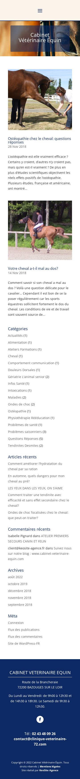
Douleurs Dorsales (21, 370)
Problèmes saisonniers (25, 432)
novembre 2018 (19, 598)
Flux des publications (24, 629)
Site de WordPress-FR (24, 643)
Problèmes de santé (23, 425)
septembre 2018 (20, 604)
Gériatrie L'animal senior (26, 377)
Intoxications (17, 390)
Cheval (13, 356)
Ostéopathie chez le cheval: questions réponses (39, 140)
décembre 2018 (19, 591)
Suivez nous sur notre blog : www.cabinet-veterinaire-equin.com (40, 553)
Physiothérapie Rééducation (29, 418)
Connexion (16, 623)
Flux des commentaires (25, 636)
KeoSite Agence (48, 770)
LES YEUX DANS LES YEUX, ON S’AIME (35, 488)
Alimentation (17, 342)
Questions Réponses (23, 438)
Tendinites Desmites (23, 445)
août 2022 (15, 577)
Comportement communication (31, 363)
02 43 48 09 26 (44, 733)
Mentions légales (50, 766)
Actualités (15, 335)
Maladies (15, 397)
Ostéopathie (17, 411)
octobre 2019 (17, 584)
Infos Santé (16, 383)
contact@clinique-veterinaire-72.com (40, 741)
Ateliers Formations (22, 349)
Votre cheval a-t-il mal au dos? (33, 268)
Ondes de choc (19, 404)
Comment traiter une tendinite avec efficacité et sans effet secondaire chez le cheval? (38, 500)
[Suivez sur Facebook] (40, 719)
